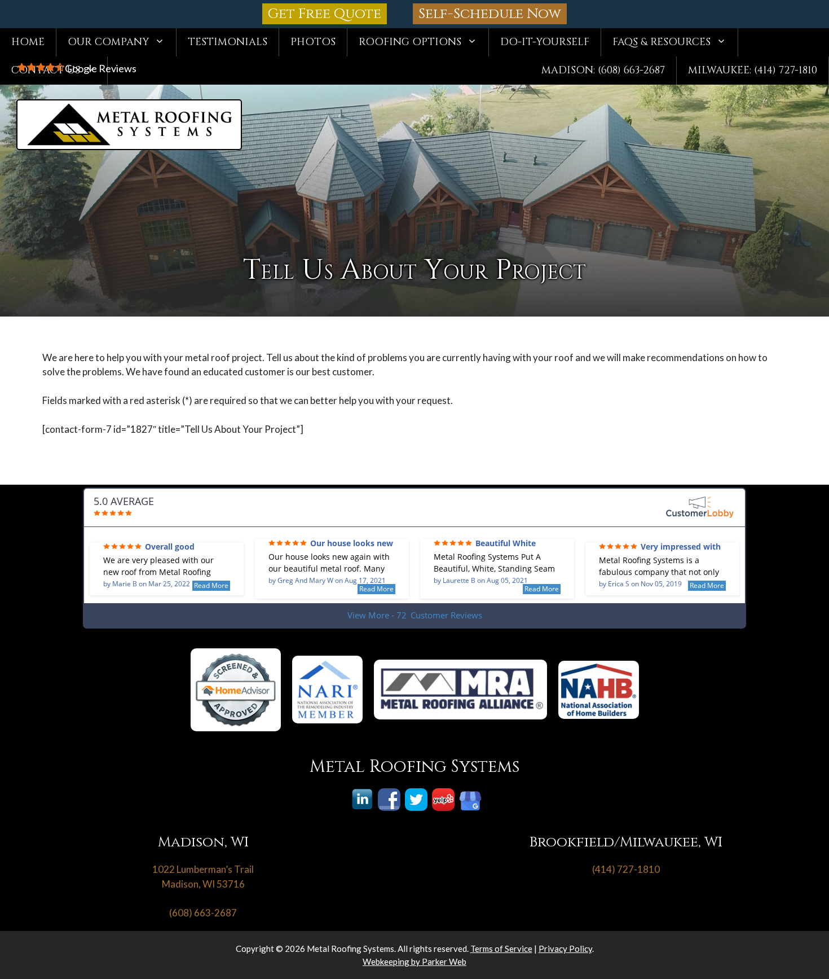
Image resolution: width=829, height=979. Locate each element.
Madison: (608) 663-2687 (603, 70)
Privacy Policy (565, 948)
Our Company (108, 42)
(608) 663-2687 (203, 913)
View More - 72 (414, 615)
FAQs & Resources (661, 42)
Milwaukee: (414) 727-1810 (752, 70)
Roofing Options (410, 42)
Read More (211, 585)
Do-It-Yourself (544, 42)
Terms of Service (501, 948)
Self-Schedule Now (489, 14)
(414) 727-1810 (626, 869)
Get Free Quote (324, 14)
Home (28, 42)
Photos (313, 42)
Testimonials (227, 42)
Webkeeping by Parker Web (414, 961)
